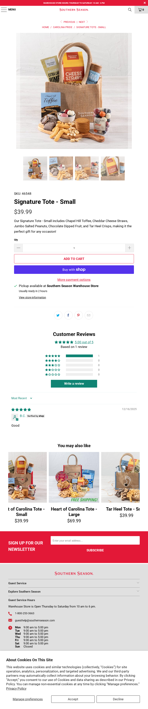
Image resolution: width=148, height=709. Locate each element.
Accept (73, 699)
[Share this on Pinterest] (78, 315)
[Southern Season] (74, 10)
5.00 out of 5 (84, 342)
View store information (32, 297)
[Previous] (17, 91)
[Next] (131, 91)
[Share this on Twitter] (58, 315)
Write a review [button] (74, 383)
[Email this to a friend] (89, 315)
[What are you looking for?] (130, 10)
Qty (16, 239)
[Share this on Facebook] (68, 315)
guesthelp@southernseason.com (35, 620)
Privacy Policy (16, 688)
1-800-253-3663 (24, 613)
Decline (118, 699)
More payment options (74, 280)
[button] (53, 355)
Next (82, 22)
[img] (21, 410)
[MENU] (2, 10)
